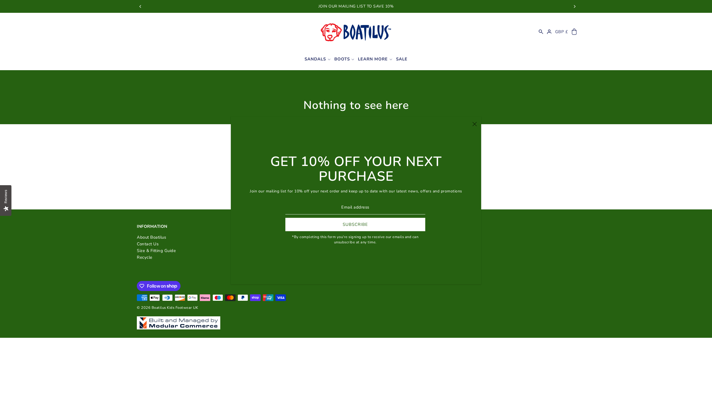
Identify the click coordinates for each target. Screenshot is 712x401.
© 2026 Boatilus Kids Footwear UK (167, 307)
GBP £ (561, 32)
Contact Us (148, 244)
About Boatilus (151, 237)
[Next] (574, 6)
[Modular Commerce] (178, 319)
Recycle (144, 257)
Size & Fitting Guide (156, 250)
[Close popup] (474, 123)
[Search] (541, 31)
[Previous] (140, 6)
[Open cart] (574, 32)
